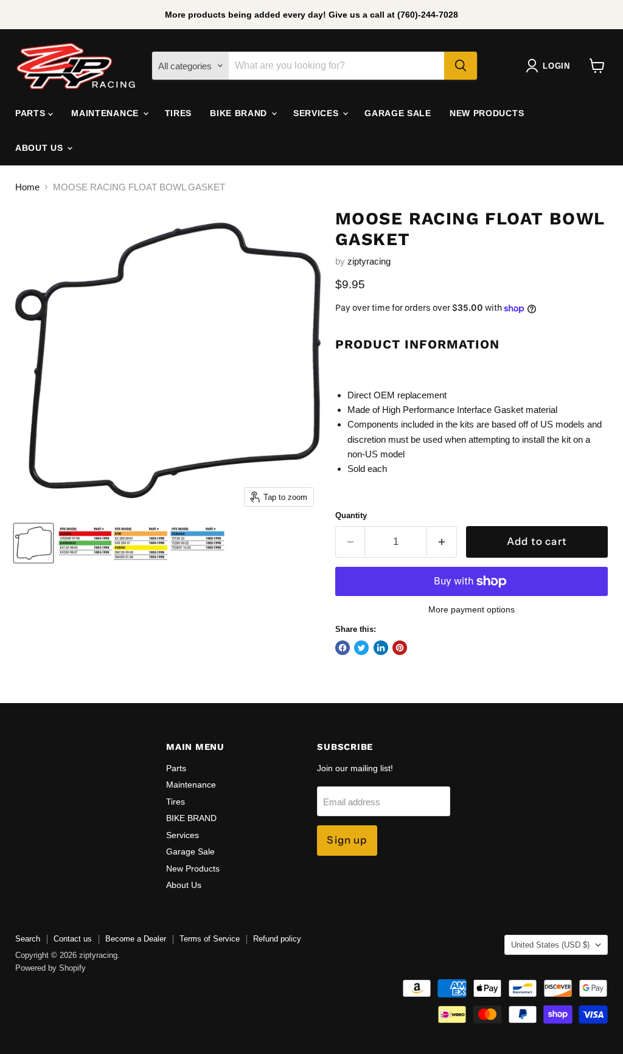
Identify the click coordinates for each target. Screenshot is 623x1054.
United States (550, 944)
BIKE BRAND (240, 113)
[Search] (460, 66)
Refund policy (277, 938)
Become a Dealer (135, 938)
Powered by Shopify (50, 968)
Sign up (347, 840)
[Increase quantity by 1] (442, 541)
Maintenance (106, 113)
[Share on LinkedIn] (381, 647)
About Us (40, 148)
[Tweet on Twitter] (361, 647)
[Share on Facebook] (342, 647)
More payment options (471, 609)
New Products (487, 113)
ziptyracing (369, 261)
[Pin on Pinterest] (399, 647)
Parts (31, 113)
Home (27, 187)
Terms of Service (209, 938)
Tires (178, 113)
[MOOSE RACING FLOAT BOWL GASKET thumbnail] (33, 543)
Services (317, 113)
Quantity (351, 515)
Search (27, 938)
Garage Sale (397, 113)
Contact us (73, 938)
